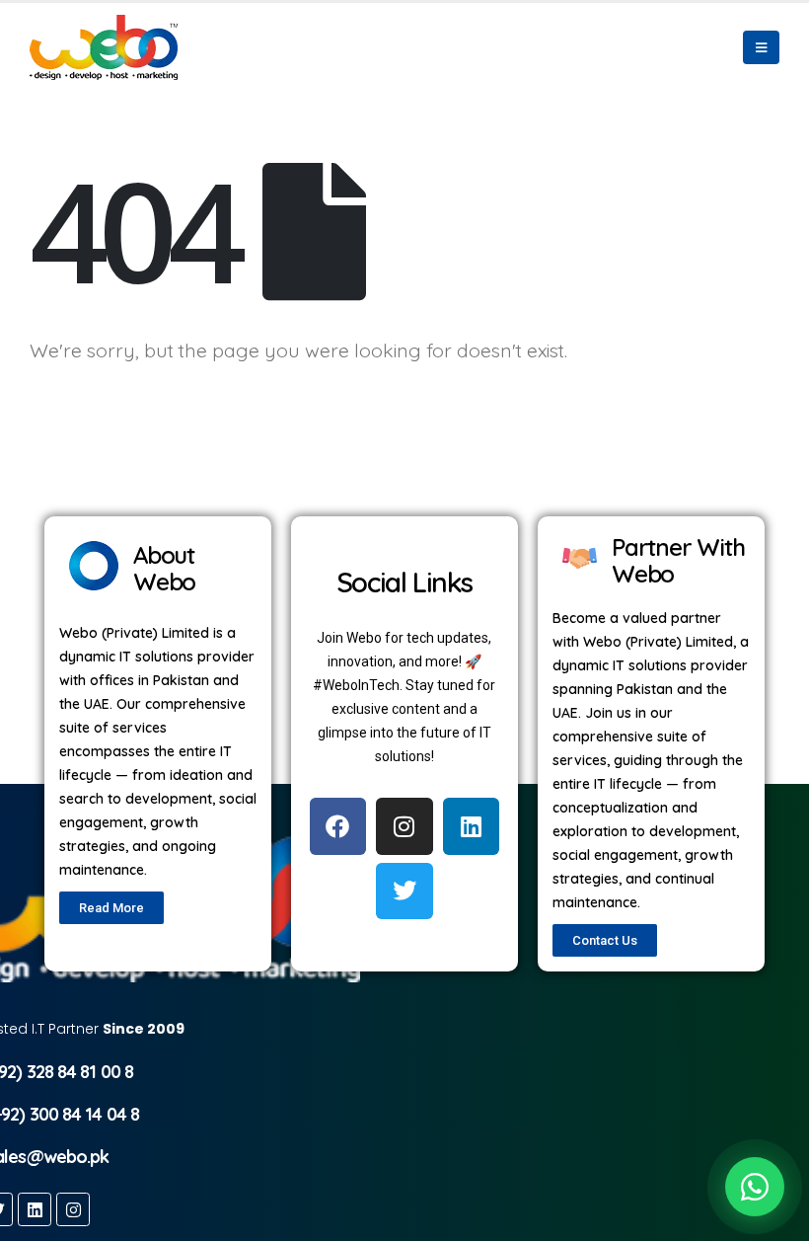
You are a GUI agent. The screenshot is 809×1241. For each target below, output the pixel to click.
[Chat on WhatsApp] (754, 1186)
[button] (761, 47)
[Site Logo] (104, 47)
